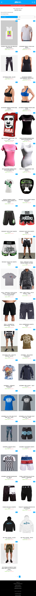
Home (14, 8)
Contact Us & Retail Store (18, 583)
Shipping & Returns (18, 586)
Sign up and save (18, 591)
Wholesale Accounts (18, 588)
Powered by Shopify (18, 595)
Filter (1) (4, 16)
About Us (18, 582)
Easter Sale (18, 8)
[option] (18, 5)
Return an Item (18, 585)
